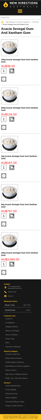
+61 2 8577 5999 (33, 418)
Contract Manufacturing (12, 386)
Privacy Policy (10, 339)
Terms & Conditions (11, 335)
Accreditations (10, 322)
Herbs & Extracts (10, 370)
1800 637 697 (13, 418)
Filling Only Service (11, 393)
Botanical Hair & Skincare (13, 358)
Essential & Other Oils (12, 354)
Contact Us (9, 319)
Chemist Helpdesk (11, 397)
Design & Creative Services (14, 406)
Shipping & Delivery (11, 327)
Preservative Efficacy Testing (14, 401)
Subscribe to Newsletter (13, 347)
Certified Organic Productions (14, 362)
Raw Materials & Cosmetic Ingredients (17, 366)
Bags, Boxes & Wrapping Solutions (16, 374)
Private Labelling (10, 389)
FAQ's (7, 342)
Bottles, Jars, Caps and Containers (16, 378)
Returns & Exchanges (12, 331)
